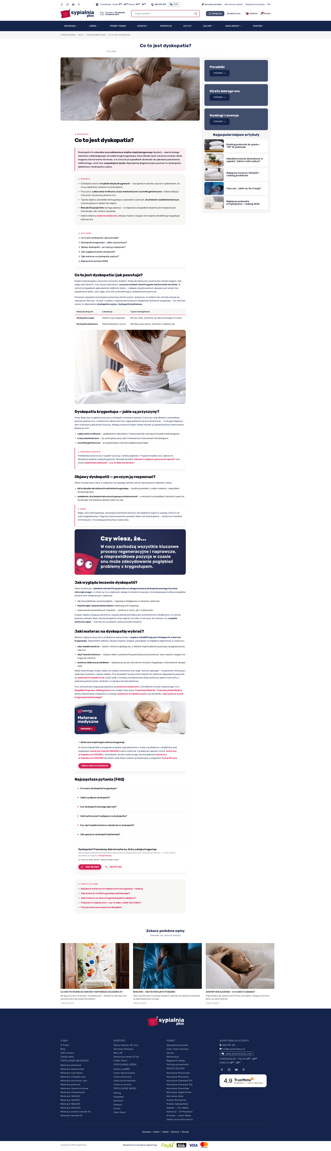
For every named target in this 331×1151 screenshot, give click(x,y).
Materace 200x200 (71, 1108)
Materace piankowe (71, 1065)
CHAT (175, 4)
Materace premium (70, 1084)
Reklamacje (173, 1056)
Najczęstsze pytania (177, 1045)
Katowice (175, 1132)
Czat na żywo (92, 867)
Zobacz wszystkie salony (180, 1119)
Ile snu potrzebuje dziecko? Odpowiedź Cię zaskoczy (92, 992)
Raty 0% (118, 1053)
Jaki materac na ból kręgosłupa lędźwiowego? (105, 893)
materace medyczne (127, 686)
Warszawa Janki (175, 1096)
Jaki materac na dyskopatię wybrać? (100, 256)
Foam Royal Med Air (145, 690)
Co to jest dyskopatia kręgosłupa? (98, 788)
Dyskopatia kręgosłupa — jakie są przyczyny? (104, 242)
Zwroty (170, 1053)
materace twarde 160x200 (104, 751)
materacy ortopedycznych (132, 694)
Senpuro (118, 1104)
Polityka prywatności (178, 1064)
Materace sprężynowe (72, 1069)
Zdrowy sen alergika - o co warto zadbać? (230, 992)
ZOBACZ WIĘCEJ (67, 1003)
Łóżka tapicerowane (124, 1073)
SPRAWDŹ (218, 73)
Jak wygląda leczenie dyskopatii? (98, 252)
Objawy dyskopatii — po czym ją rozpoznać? (103, 247)
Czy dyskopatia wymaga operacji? (98, 807)
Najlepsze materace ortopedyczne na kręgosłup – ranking (112, 888)
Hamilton (118, 1100)
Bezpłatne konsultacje (255, 4)
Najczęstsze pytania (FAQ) (94, 261)
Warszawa (146, 1132)
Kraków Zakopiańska (177, 1104)
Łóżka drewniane (122, 1077)
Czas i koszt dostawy (178, 1049)
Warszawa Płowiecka (178, 1077)
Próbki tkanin (120, 1060)
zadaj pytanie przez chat (239, 1054)
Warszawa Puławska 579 (179, 1080)
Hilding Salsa (103, 690)
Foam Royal (120, 1112)
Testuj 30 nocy (169, 758)
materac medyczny (107, 216)
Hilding (117, 1093)
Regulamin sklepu (176, 1060)
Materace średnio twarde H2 (76, 1111)
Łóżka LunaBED (122, 1069)
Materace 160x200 (70, 1100)
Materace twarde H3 (71, 1115)
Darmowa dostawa (123, 1049)
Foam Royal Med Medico (169, 690)
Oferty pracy (67, 1053)
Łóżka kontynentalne (125, 1080)
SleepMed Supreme (85, 690)
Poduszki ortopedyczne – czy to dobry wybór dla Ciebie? (111, 902)
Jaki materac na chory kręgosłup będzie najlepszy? (108, 898)
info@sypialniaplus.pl (233, 1049)
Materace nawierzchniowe (74, 1088)
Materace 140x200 (70, 1096)
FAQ (268, 4)
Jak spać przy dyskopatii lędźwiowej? (100, 834)
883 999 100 (160, 4)
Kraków (156, 1132)
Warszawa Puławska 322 (180, 1084)
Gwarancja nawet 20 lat (126, 1056)
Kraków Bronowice (176, 1100)
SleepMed (119, 1097)
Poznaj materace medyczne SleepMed (101, 907)
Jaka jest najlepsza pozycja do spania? (154, 459)
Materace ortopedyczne (73, 1077)
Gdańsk (165, 1132)
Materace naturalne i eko (74, 1080)
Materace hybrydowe (72, 1073)
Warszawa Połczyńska (178, 1073)
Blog (63, 1049)
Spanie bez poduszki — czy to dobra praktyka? (109, 463)
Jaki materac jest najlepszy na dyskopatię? (103, 816)
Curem (117, 1108)
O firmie (65, 1045)
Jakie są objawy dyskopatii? (95, 797)
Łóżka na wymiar (122, 1084)
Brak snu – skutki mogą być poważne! (154, 992)
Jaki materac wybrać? (233, 4)
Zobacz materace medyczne (94, 766)
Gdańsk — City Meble (177, 1108)
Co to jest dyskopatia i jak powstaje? (100, 238)
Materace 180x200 (70, 1104)
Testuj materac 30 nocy (126, 1045)
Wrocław (185, 1132)
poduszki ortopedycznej (91, 677)
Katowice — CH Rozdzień (180, 1111)
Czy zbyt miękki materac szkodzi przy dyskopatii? (107, 825)
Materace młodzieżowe (73, 1092)
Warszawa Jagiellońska (179, 1092)
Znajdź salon (67, 1056)
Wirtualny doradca (213, 4)
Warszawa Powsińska (178, 1088)
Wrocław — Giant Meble (179, 1115)
